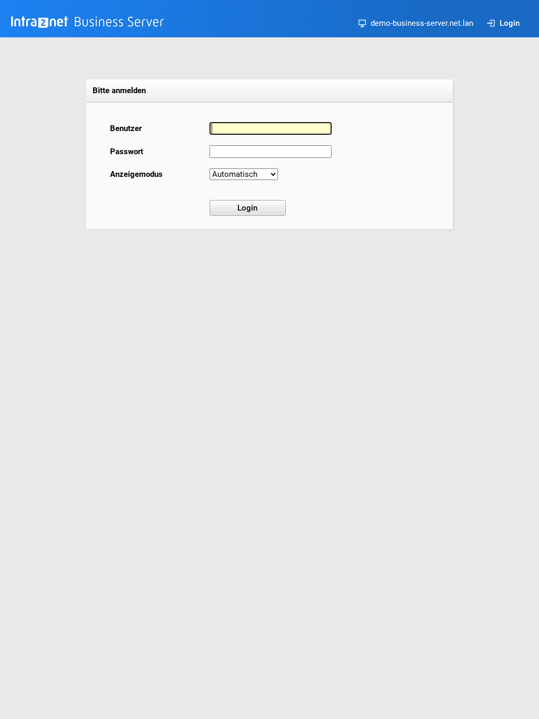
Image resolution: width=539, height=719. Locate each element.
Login (510, 23)
